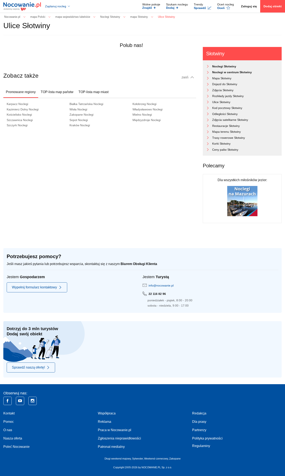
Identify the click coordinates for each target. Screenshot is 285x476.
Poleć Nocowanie (16, 446)
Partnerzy (199, 430)
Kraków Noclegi (79, 125)
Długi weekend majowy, (118, 458)
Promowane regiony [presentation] (21, 92)
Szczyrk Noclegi (17, 125)
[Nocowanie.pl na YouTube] (20, 401)
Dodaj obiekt (273, 6)
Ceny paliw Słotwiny (225, 149)
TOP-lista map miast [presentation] (93, 92)
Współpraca (107, 413)
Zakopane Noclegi (81, 114)
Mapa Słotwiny (221, 78)
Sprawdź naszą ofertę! (28, 367)
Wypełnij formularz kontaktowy (34, 287)
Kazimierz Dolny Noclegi (23, 109)
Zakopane (175, 458)
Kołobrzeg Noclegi (144, 104)
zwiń (185, 77)
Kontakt (9, 413)
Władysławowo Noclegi (147, 109)
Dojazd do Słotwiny (224, 84)
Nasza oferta (12, 438)
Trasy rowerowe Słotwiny (228, 137)
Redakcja (199, 413)
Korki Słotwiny (221, 143)
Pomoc (8, 421)
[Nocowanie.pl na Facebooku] (7, 401)
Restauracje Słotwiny (226, 126)
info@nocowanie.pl (161, 285)
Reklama (104, 421)
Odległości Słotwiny (225, 114)
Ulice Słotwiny (221, 102)
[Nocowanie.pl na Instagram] (32, 401)
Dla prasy (199, 421)
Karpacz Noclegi (17, 104)
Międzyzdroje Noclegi (146, 120)
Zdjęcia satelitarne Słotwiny (230, 119)
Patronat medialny (111, 446)
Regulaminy (201, 446)
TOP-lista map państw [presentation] (57, 92)
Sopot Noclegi (78, 120)
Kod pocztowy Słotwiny (227, 108)
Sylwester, (138, 458)
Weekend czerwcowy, (156, 458)
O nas (7, 430)
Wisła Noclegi (78, 109)
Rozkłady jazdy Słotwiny (228, 96)
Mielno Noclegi (142, 114)
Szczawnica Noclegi (20, 120)
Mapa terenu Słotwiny (226, 131)
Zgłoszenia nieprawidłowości (119, 438)
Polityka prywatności (207, 438)
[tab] (20, 92)
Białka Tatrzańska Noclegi (86, 104)
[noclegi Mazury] (242, 201)
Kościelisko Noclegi (19, 114)
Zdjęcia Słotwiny (222, 90)
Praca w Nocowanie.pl (114, 430)
